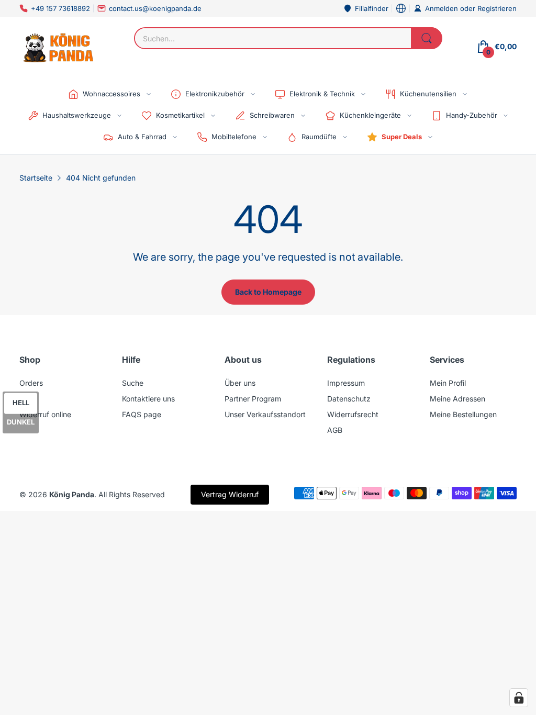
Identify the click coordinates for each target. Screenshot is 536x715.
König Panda (71, 494)
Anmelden (442, 8)
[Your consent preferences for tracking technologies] (519, 698)
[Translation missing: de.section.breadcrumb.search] (426, 38)
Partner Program (253, 398)
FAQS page (141, 414)
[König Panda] (58, 46)
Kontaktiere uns (148, 398)
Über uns (240, 382)
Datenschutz (349, 398)
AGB (334, 430)
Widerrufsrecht (352, 414)
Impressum (346, 382)
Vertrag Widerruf (230, 494)
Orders (31, 382)
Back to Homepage (268, 291)
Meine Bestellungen (463, 414)
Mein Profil (448, 382)
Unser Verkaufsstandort (265, 414)
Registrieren (497, 8)
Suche (132, 382)
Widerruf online (45, 414)
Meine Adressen (457, 398)
